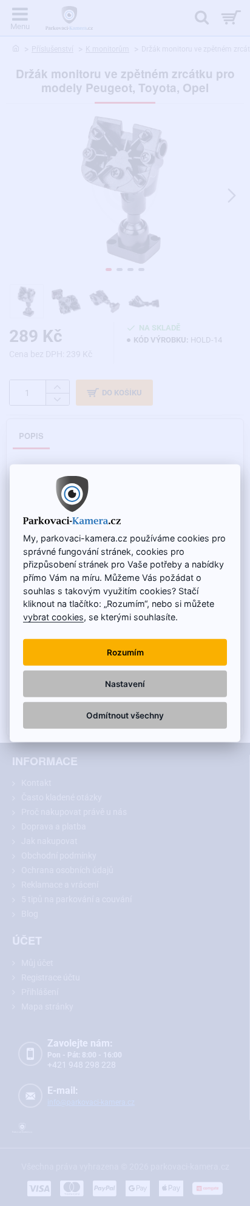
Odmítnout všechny (125, 715)
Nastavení (125, 684)
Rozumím (125, 652)
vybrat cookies (53, 616)
